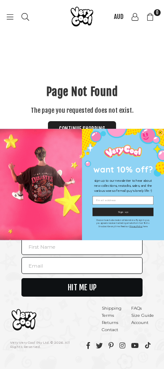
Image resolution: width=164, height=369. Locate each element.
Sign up (123, 212)
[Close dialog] (160, 132)
